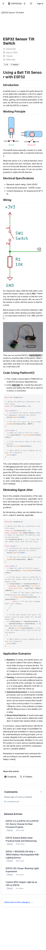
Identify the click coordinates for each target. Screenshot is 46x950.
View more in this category (18, 902)
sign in (13, 797)
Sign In (40, 3)
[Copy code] (40, 397)
